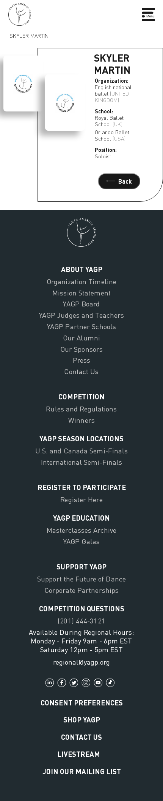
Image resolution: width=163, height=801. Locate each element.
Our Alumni (81, 338)
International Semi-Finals (81, 462)
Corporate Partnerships (81, 590)
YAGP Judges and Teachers (81, 315)
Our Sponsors (81, 349)
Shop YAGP (81, 719)
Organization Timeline (81, 281)
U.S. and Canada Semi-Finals (81, 451)
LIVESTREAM (78, 754)
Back (125, 181)
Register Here (81, 499)
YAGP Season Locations (81, 438)
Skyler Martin (29, 34)
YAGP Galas (81, 541)
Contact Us (81, 371)
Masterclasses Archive (81, 530)
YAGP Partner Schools (81, 326)
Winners (81, 420)
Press (82, 360)
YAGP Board (81, 304)
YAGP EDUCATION (81, 517)
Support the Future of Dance (81, 579)
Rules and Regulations (81, 409)
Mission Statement (81, 293)
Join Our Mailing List (81, 771)
